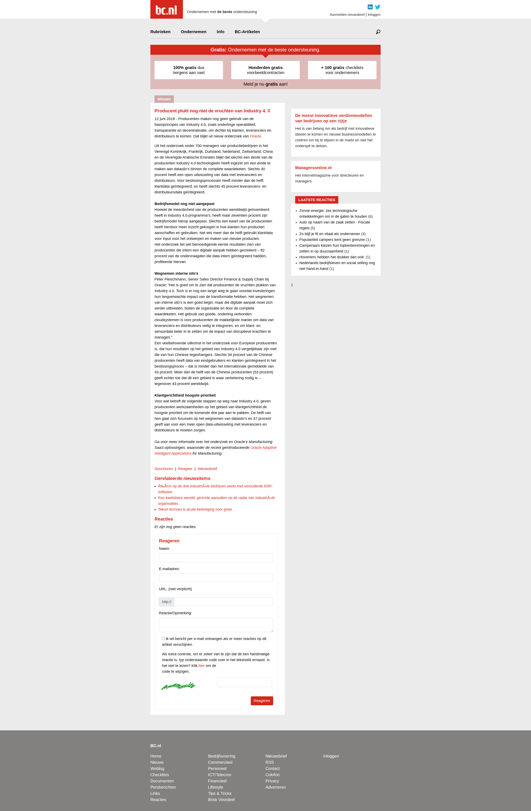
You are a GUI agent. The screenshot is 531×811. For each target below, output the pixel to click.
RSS (270, 762)
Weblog (157, 768)
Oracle (255, 136)
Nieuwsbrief (207, 469)
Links (155, 793)
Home (155, 756)
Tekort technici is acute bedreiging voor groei (195, 509)
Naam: (164, 548)
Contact (273, 768)
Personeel (217, 768)
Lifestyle (215, 787)
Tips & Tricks (219, 793)
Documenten (162, 781)
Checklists (159, 774)
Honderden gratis (265, 67)
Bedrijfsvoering (221, 756)
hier (202, 666)
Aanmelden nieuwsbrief (347, 14)
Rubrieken (160, 31)
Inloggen (374, 14)
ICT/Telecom (219, 774)
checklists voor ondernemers (342, 70)
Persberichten (163, 787)
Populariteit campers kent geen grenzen (332, 240)
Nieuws (157, 762)
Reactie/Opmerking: (175, 613)
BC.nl (155, 745)
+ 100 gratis (332, 67)
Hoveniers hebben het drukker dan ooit (332, 257)
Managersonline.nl (313, 167)
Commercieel (220, 762)
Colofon (273, 774)
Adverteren (276, 787)
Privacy (272, 781)
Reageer (185, 469)
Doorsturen (164, 469)
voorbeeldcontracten (265, 70)
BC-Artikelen (247, 31)
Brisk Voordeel (221, 799)
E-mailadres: (169, 569)
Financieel (217, 781)
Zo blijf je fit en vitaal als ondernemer (329, 234)
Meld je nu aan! (266, 84)
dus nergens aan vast (189, 70)
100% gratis (184, 67)
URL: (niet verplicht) (175, 589)
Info (220, 31)
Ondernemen (193, 31)
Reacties (158, 799)
